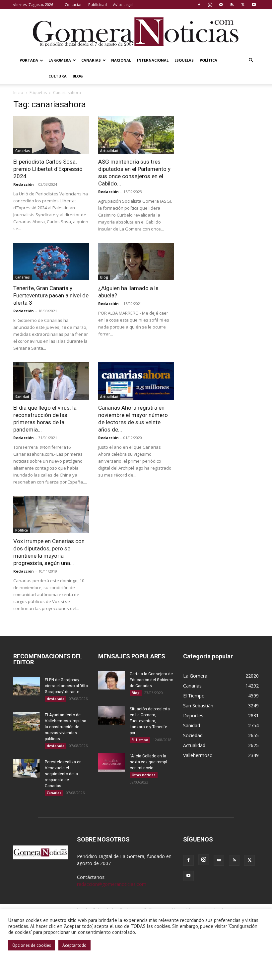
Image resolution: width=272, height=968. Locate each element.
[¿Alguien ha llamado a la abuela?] (136, 261)
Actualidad (109, 150)
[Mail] (221, 4)
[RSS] (232, 4)
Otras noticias (144, 775)
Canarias (91, 60)
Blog (78, 76)
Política (208, 60)
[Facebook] (199, 4)
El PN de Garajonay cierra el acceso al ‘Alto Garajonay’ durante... (66, 686)
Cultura (57, 76)
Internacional (153, 60)
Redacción (23, 184)
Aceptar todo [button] (74, 945)
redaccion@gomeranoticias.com (111, 884)
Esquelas (184, 60)
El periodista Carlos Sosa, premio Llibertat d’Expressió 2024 (48, 168)
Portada (29, 60)
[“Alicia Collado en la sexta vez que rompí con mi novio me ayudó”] (111, 762)
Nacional (121, 60)
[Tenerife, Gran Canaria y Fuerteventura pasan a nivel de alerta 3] (51, 261)
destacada (55, 698)
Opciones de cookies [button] (31, 945)
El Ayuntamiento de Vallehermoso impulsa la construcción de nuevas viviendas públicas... (65, 727)
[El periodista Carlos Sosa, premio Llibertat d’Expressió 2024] (51, 135)
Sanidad (22, 396)
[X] (243, 4)
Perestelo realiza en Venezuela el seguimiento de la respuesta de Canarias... (63, 774)
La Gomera (59, 60)
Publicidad (97, 4)
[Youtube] (254, 4)
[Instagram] (210, 4)
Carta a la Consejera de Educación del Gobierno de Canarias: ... (151, 680)
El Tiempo (140, 740)
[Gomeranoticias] (136, 31)
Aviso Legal (123, 4)
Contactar (73, 4)
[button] (251, 60)
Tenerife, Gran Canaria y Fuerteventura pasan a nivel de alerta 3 (51, 295)
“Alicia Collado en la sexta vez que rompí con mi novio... (148, 762)
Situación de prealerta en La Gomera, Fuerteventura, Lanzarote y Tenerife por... (150, 721)
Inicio (18, 92)
